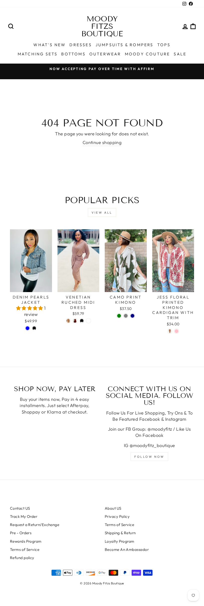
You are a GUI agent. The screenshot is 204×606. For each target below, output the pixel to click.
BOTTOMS (73, 53)
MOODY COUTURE (147, 53)
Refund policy (22, 557)
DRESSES (80, 44)
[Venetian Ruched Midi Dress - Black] (81, 320)
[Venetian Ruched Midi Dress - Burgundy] (75, 320)
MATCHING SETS (38, 53)
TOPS (164, 44)
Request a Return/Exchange (34, 524)
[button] (30, 308)
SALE (180, 53)
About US (113, 508)
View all (102, 212)
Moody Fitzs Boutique (102, 26)
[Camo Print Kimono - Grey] (125, 315)
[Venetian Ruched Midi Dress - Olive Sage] (88, 320)
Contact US (20, 508)
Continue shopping (102, 142)
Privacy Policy (117, 516)
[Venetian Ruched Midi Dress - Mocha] (68, 320)
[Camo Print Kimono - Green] (119, 315)
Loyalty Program (119, 541)
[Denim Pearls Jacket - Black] (34, 328)
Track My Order (23, 516)
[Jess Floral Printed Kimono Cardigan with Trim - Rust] (169, 331)
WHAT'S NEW (49, 44)
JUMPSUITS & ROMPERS (124, 44)
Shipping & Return (120, 532)
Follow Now (149, 456)
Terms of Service (24, 549)
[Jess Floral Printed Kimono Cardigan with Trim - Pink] (176, 331)
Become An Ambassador (127, 549)
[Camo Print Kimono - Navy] (132, 315)
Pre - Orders (20, 532)
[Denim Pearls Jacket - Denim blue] (27, 328)
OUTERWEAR (105, 53)
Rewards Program (26, 541)
